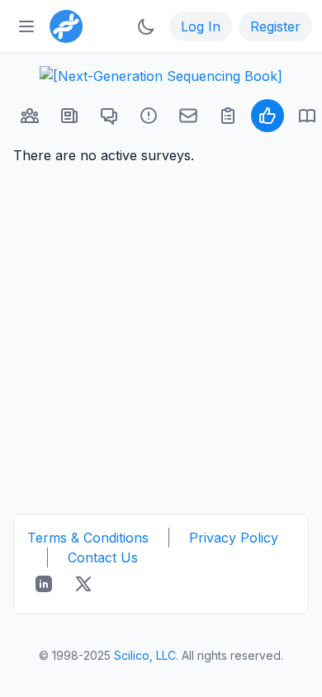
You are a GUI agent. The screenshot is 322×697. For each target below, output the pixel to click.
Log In (200, 26)
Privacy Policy (233, 537)
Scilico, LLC (145, 655)
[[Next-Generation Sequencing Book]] (161, 76)
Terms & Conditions (88, 537)
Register (275, 26)
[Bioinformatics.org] (63, 25)
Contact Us (103, 557)
